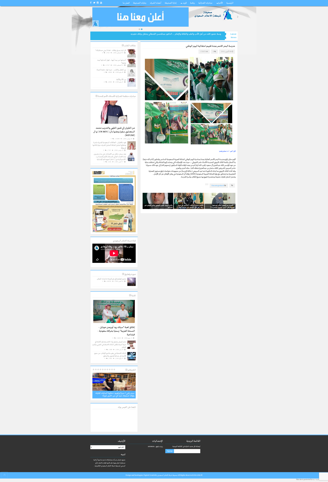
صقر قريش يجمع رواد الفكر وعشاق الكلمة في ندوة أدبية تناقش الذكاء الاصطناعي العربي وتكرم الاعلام (109, 344)
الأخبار (220, 3)
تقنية (133, 295)
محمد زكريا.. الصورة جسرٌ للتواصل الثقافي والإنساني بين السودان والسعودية (189, 34)
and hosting (136, 475)
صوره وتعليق (130, 274)
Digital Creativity (150, 475)
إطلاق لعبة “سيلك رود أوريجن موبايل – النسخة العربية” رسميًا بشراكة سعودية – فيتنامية (116, 331)
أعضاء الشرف (155, 3)
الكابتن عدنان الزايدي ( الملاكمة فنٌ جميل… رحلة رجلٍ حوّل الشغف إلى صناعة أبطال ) (189, 206)
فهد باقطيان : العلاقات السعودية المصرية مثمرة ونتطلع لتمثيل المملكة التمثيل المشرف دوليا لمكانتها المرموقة (109, 145)
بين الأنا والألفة (121, 79)
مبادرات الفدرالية (205, 3)
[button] (139, 29)
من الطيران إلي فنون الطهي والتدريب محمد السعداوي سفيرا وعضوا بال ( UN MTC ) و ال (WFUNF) (114, 131)
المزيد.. (184, 3)
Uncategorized (218, 185)
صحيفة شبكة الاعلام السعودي (167, 475)
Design (128, 475)
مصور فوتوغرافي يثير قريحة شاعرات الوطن (111, 279)
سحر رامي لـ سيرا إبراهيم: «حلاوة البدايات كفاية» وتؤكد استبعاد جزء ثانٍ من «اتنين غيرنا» (114, 394)
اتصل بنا (126, 3)
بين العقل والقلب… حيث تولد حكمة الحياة (111, 70)
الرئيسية (229, 3)
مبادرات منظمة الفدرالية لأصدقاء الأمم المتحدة (116, 96)
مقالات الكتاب (130, 45)
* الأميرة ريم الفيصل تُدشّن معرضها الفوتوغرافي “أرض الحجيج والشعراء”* (222, 206)
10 (93, 369)
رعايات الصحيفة (139, 3)
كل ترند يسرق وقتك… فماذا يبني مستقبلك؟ (110, 50)
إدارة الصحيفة (170, 3)
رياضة (192, 3)
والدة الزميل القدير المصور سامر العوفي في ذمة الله (158, 206)
